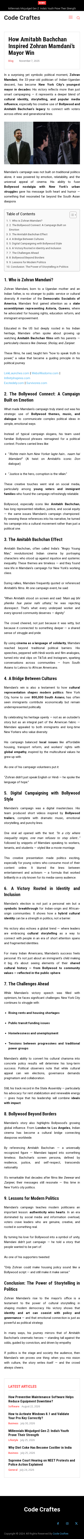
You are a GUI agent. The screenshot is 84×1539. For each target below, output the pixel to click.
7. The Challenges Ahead (24, 252)
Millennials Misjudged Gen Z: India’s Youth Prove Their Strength (38, 1433)
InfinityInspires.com (17, 378)
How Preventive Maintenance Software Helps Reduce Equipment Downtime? (41, 1399)
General (13, 1470)
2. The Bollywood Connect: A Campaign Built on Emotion (37, 227)
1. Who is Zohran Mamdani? (25, 220)
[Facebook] (58, 1523)
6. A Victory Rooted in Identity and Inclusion (35, 248)
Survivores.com (36, 383)
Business (13, 1423)
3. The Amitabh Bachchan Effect (28, 234)
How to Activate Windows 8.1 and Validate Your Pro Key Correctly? (38, 1416)
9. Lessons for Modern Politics (27, 262)
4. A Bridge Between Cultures (26, 239)
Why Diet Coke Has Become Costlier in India (42, 8)
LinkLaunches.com (16, 373)
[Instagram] (67, 1523)
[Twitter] (76, 1523)
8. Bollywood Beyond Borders (26, 257)
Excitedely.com (14, 383)
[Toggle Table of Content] (71, 214)
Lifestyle (13, 1440)
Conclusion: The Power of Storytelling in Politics (39, 266)
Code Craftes (60, 1533)
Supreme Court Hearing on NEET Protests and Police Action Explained (41, 1462)
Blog (10, 61)
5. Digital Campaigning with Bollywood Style (35, 243)
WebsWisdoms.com (45, 373)
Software (13, 1406)
